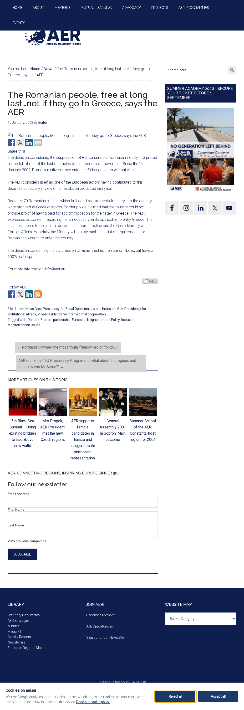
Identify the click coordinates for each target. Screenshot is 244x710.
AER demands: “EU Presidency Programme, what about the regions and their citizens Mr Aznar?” (77, 363)
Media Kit (14, 631)
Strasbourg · (123, 682)
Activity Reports (19, 637)
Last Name (16, 525)
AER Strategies (19, 621)
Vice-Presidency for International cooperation (72, 314)
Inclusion (127, 320)
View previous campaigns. (27, 541)
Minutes (14, 626)
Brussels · (105, 682)
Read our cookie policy (93, 702)
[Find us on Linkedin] (29, 294)
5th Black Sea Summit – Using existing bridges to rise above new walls (22, 433)
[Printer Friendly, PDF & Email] (150, 281)
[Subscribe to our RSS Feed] (38, 294)
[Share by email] (38, 142)
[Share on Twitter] (20, 142)
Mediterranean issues (24, 325)
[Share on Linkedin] (29, 142)
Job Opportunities (99, 626)
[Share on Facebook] (11, 142)
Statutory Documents (24, 615)
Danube (33, 320)
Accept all (218, 696)
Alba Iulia (140, 682)
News (29, 309)
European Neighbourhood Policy (96, 320)
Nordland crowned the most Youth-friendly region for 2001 (68, 347)
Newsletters (16, 642)
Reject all (175, 696)
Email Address (18, 494)
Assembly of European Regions (53, 35)
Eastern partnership (56, 320)
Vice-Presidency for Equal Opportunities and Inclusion (75, 309)
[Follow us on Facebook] (11, 294)
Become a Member (100, 615)
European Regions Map (25, 648)
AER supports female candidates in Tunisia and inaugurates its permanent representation (83, 439)
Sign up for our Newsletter (105, 637)
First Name (16, 509)
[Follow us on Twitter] (20, 294)
